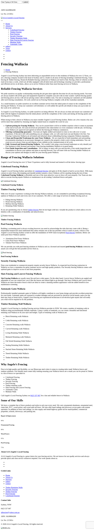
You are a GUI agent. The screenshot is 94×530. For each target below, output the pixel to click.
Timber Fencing (16, 32)
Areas (8, 48)
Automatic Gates (16, 44)
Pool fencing (70, 233)
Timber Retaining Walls (18, 38)
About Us (9, 26)
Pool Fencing (15, 34)
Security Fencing (16, 36)
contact (8, 50)
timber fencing (33, 210)
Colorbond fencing (41, 171)
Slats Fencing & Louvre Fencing (22, 40)
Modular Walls (15, 42)
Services (9, 28)
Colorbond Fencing (17, 30)
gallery (8, 46)
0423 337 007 (35, 395)
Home (8, 24)
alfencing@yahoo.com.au (10, 512)
